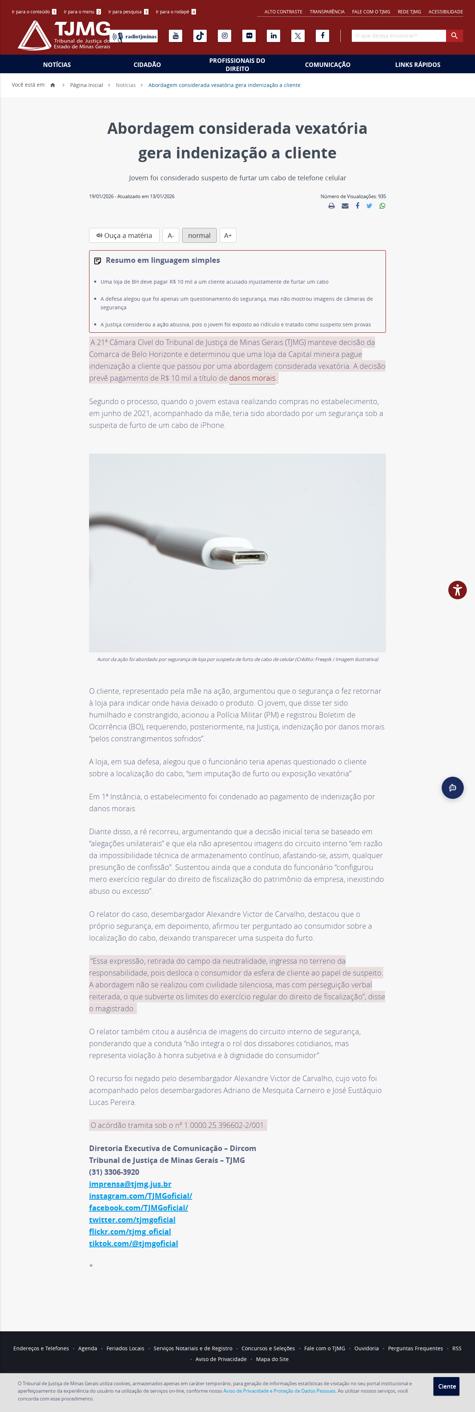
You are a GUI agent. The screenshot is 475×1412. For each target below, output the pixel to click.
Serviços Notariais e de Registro (193, 1348)
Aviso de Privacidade (221, 1359)
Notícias (57, 65)
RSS (457, 1348)
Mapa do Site (272, 1359)
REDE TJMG (409, 11)
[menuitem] (34, 11)
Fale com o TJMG (371, 11)
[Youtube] (175, 36)
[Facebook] (322, 36)
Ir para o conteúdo (33, 11)
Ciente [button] (447, 1386)
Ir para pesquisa (127, 11)
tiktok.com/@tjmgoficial (133, 1243)
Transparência (327, 11)
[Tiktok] (200, 36)
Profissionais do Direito (237, 65)
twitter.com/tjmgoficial (132, 1220)
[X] (298, 36)
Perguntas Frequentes (415, 1348)
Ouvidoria (366, 1348)
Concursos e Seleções (268, 1348)
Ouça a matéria (128, 235)
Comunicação (328, 65)
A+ (228, 235)
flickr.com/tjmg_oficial (130, 1231)
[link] (331, 206)
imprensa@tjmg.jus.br (130, 1184)
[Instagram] (224, 36)
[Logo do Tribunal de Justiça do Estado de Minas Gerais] (65, 39)
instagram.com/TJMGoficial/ (140, 1196)
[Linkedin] (273, 36)
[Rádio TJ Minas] (133, 36)
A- (171, 235)
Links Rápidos (417, 65)
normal (199, 235)
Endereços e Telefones (41, 1348)
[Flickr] (249, 36)
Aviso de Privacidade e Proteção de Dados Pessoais (279, 1390)
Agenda (87, 1348)
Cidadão (147, 65)
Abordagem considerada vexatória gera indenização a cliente (224, 84)
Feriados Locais (125, 1348)
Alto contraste (283, 11)
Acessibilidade (446, 11)
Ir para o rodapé (175, 11)
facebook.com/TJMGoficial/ (138, 1208)
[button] (453, 788)
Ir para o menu (82, 11)
